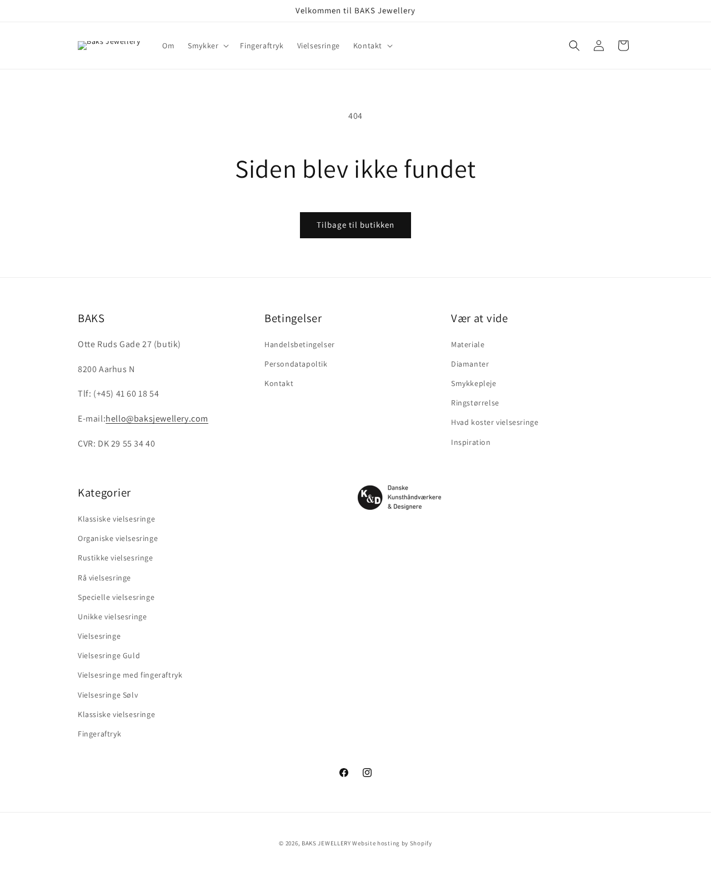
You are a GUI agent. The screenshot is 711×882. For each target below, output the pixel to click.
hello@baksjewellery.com (157, 419)
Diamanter (470, 364)
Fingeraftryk (99, 734)
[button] (207, 45)
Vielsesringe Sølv (108, 695)
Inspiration (471, 442)
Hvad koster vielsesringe (494, 423)
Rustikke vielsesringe (115, 558)
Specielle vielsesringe (116, 597)
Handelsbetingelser (299, 344)
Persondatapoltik (296, 364)
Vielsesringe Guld (109, 656)
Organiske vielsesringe (118, 539)
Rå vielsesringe (104, 578)
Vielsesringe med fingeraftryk (130, 675)
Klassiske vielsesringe (116, 519)
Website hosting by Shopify (392, 843)
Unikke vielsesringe (112, 617)
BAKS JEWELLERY (326, 843)
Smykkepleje (474, 384)
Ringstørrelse (475, 403)
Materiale (467, 344)
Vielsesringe (99, 636)
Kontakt (278, 384)
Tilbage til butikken (355, 224)
